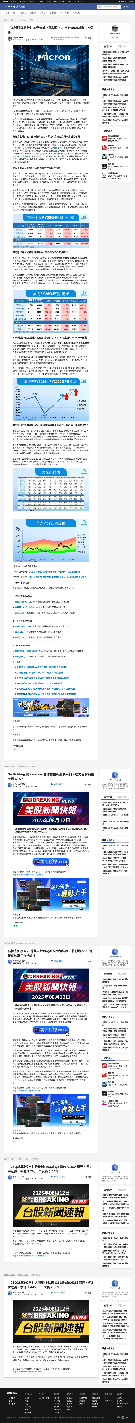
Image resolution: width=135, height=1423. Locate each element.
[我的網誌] (126, 6)
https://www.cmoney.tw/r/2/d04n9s (28, 1255)
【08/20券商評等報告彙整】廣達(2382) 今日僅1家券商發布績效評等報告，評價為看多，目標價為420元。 (115, 1312)
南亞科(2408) (21, 607)
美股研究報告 (69, 37)
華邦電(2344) (21, 601)
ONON (16, 926)
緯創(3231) (20, 656)
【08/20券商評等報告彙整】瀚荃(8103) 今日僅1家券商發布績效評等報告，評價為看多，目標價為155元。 (115, 1325)
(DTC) (71, 845)
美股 (14, 13)
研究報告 (22, 13)
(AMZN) (54, 156)
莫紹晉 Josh (22, 20)
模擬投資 (55, 1)
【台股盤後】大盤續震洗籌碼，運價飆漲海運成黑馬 (115, 66)
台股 (7, 13)
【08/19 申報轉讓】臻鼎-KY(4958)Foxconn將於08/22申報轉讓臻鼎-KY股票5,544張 (115, 1337)
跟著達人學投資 (9, 20)
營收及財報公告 (59, 1177)
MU (15, 749)
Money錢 (76, 13)
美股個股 (61, 39)
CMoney (4, 1)
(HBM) (59, 147)
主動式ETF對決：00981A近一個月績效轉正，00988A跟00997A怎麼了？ (115, 1006)
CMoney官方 (65, 13)
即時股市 (41, 1)
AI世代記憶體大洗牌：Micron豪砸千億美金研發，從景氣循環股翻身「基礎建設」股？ (115, 78)
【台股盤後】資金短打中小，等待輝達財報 (115, 121)
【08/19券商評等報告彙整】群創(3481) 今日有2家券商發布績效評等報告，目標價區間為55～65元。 (115, 1331)
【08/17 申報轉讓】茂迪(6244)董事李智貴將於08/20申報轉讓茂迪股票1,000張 (115, 1215)
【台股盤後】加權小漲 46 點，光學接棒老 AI (115, 53)
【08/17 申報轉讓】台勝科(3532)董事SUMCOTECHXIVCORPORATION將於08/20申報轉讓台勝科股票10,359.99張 (115, 1209)
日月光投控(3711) (23, 626)
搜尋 (120, 7)
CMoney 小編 (23, 1159)
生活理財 (53, 13)
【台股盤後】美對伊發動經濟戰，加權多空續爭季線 (115, 59)
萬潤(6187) (20, 631)
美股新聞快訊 (58, 784)
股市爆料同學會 (24, 1)
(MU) (18, 119)
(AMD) (27, 156)
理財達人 (33, 13)
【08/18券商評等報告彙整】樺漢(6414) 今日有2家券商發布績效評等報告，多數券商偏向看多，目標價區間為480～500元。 (115, 1222)
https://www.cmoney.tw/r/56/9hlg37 (29, 874)
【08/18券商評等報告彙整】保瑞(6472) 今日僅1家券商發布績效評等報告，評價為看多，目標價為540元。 (115, 1203)
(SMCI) (40, 156)
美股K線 (61, 37)
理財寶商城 (13, 1)
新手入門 (43, 13)
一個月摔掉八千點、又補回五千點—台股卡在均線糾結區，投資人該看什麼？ (115, 115)
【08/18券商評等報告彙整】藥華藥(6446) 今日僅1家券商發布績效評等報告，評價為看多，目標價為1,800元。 (115, 1196)
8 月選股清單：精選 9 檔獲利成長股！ (115, 987)
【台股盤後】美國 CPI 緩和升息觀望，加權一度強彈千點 (115, 804)
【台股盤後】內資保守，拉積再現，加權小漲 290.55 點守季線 (114, 109)
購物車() (123, 1)
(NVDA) (16, 156)
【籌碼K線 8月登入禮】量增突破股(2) (115, 823)
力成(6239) (20, 612)
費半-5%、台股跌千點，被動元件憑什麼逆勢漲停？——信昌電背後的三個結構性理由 (115, 72)
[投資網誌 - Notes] (16, 6)
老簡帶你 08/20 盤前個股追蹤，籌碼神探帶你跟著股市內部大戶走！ (115, 993)
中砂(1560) (20, 637)
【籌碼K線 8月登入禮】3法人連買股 (115, 96)
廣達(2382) (20, 651)
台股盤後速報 (35, 1159)
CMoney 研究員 (23, 766)
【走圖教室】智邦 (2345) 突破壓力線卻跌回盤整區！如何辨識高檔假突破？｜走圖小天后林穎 (115, 999)
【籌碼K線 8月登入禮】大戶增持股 (115, 815)
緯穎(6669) (32, 651)
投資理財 (32, 1)
